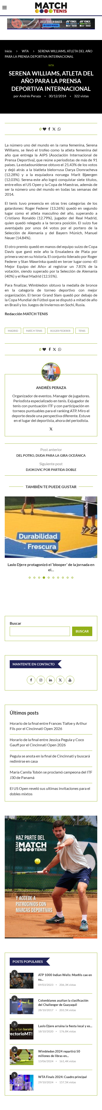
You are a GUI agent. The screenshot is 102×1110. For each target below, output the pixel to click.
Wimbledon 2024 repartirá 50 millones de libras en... (59, 1053)
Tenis (82, 330)
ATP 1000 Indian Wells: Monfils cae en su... (65, 977)
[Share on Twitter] (54, 129)
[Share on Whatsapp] (59, 129)
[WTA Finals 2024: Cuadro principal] (21, 1083)
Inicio (8, 51)
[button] (9, 537)
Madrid (13, 330)
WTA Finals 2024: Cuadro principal (62, 1077)
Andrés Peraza (30, 96)
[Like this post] (44, 129)
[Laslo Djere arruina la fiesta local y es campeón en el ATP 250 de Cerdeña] (21, 1032)
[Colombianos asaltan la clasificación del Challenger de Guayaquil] (21, 1006)
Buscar (15, 623)
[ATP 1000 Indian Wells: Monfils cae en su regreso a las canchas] (21, 981)
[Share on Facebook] (49, 129)
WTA (25, 51)
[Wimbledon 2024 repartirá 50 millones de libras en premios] (21, 1057)
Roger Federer (60, 330)
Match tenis (34, 330)
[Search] (97, 8)
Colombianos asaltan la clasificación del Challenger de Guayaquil (63, 1003)
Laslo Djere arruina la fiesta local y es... (65, 1026)
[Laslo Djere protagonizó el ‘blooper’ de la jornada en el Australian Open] (51, 527)
